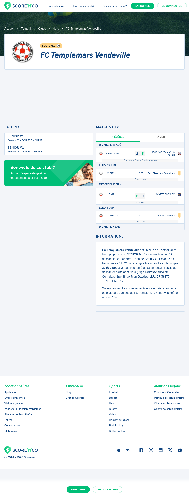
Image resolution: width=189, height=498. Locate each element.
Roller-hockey (117, 430)
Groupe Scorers (75, 397)
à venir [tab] (162, 137)
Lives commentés (14, 397)
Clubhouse (10, 430)
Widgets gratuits (13, 403)
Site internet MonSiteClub (19, 414)
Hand (112, 403)
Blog (68, 392)
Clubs (42, 28)
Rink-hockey (116, 425)
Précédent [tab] (118, 137)
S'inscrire (142, 5)
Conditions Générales (166, 392)
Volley (112, 414)
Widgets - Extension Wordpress (22, 408)
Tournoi (8, 419)
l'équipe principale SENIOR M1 (122, 254)
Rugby (113, 408)
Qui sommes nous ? (115, 5)
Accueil (9, 28)
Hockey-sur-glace (119, 419)
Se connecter (172, 5)
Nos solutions (56, 5)
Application (10, 392)
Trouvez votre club (83, 5)
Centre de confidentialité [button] (168, 408)
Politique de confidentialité (169, 397)
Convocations (12, 425)
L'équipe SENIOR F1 (146, 258)
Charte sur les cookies (167, 403)
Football (26, 28)
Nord (56, 28)
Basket (113, 397)
